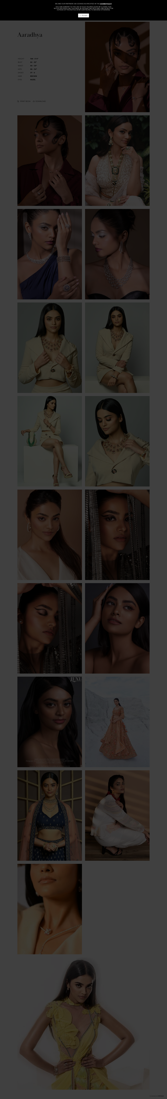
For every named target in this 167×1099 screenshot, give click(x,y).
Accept (84, 15)
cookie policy (106, 4)
